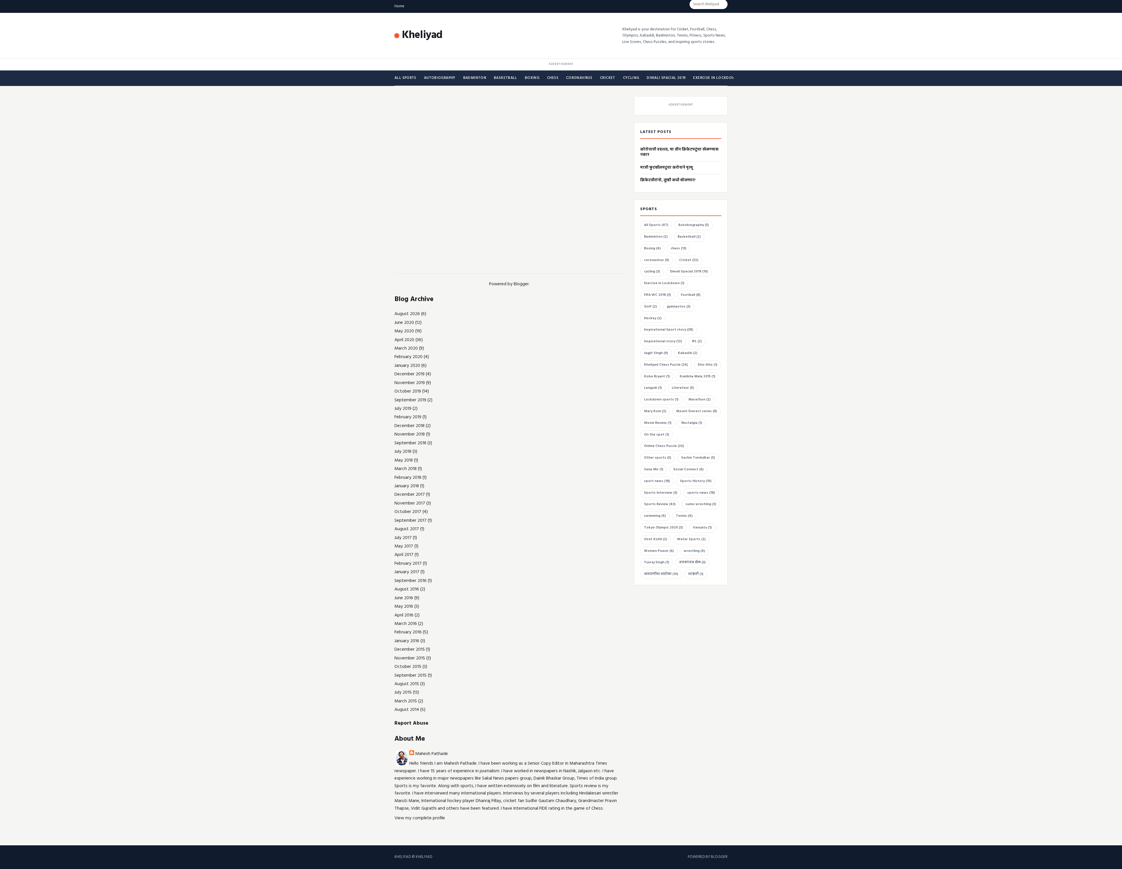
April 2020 (404, 339)
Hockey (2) (653, 318)
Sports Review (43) (660, 504)
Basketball (505, 78)
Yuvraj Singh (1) (656, 562)
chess (552, 78)
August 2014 (406, 709)
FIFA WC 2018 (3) (657, 295)
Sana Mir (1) (653, 469)
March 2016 (405, 623)
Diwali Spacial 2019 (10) (689, 271)
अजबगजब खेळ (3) (692, 562)
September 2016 (410, 580)
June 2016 (403, 598)
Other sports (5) (657, 458)
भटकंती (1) (695, 574)
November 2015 (409, 658)
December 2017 (409, 494)
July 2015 (403, 692)
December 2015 (409, 649)
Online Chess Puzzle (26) (664, 446)
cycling (631, 78)
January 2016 (406, 641)
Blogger (521, 284)
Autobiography (440, 78)
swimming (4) (655, 516)
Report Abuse (411, 723)
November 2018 (409, 434)
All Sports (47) (656, 225)
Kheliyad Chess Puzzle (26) (666, 365)
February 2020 (408, 356)
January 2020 (407, 365)
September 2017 (410, 520)
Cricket (607, 78)
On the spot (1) (656, 435)
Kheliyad (422, 35)
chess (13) (678, 248)
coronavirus (579, 78)
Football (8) (690, 295)
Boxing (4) (652, 248)
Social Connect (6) (688, 469)
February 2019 (407, 417)
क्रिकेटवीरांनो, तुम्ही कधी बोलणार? (668, 180)
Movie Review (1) (657, 423)
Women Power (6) (659, 551)
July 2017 (403, 537)
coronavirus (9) (656, 260)
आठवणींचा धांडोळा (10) (661, 574)
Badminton (474, 78)
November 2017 (409, 503)
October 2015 (407, 666)
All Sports (405, 78)
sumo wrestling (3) (700, 504)
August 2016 (406, 589)
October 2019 (407, 391)
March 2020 (406, 348)
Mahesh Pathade (431, 753)
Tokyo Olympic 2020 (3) (663, 528)
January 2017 (406, 572)
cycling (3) (652, 271)
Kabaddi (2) (687, 353)
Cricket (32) (688, 260)
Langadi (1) (653, 388)
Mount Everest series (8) (696, 411)
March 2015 (405, 701)
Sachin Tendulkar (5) (698, 458)
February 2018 (407, 477)
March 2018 (405, 468)
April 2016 (403, 615)
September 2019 (410, 400)
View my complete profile (419, 818)
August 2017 (406, 529)
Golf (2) (650, 307)
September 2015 (410, 675)
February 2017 (408, 563)
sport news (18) (657, 481)
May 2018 (403, 460)
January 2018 (406, 486)
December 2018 (409, 425)
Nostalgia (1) (691, 423)
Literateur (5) (683, 388)
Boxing (532, 78)
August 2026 (407, 313)
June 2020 (404, 322)
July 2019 (402, 408)
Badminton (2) (656, 237)
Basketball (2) (689, 237)
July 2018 (402, 451)
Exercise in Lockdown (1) (664, 283)
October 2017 (407, 511)
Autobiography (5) (693, 225)
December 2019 (409, 374)
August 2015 (406, 683)
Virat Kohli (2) (655, 539)
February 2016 (408, 632)
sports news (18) (701, 493)
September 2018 (410, 443)
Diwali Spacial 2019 (666, 78)
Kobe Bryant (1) (657, 376)
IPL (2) (697, 341)
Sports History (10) (695, 481)
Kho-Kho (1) (707, 365)
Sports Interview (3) (660, 493)
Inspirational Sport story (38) (668, 330)
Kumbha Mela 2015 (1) (697, 376)
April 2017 (403, 554)
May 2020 (404, 331)
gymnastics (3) (678, 307)
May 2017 (403, 546)
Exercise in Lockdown (715, 78)
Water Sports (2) (691, 539)
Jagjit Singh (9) (656, 353)
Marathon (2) (699, 399)
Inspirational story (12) (663, 341)
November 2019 (409, 382)
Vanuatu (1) (702, 528)
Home (399, 6)
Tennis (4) (684, 516)
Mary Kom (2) (655, 411)
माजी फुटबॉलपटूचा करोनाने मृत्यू (666, 168)
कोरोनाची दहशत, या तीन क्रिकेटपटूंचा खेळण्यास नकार (679, 152)
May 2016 (403, 606)
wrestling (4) (694, 551)
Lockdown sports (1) (661, 399)
